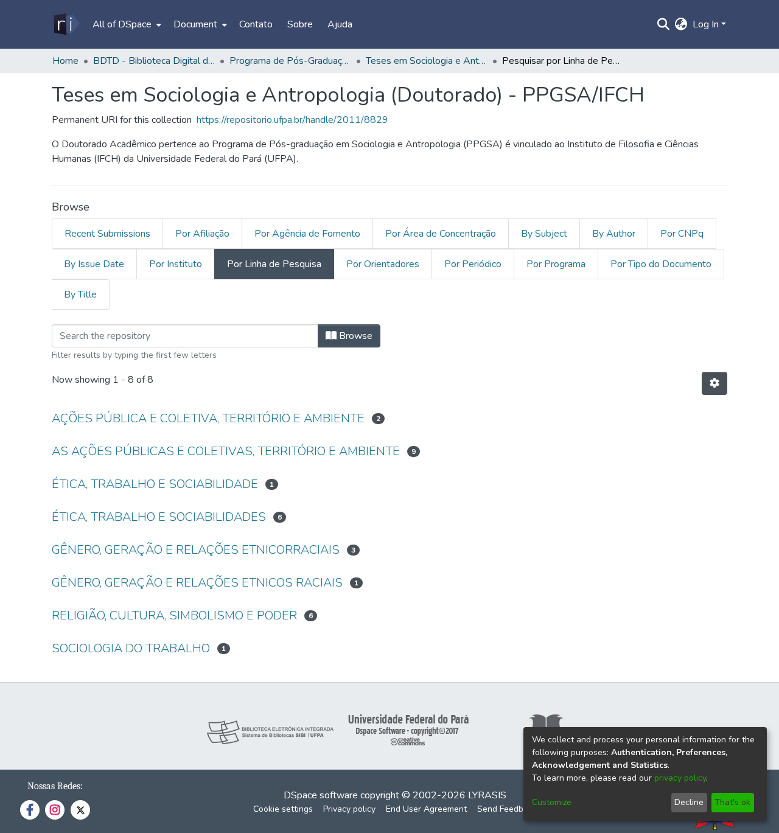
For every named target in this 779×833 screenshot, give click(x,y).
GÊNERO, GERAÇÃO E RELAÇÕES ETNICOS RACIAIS (197, 582)
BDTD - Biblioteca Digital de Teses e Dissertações (154, 61)
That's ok (732, 802)
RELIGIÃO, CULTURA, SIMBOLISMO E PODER (174, 615)
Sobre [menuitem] (300, 24)
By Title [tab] (80, 294)
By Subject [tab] (544, 233)
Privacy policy (349, 809)
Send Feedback (507, 809)
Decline (689, 802)
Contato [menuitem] (256, 24)
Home (65, 61)
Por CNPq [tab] (682, 233)
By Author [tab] (613, 233)
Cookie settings (283, 809)
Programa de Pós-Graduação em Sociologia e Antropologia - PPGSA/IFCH (290, 61)
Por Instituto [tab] (175, 264)
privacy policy (680, 778)
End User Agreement (426, 809)
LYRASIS (487, 795)
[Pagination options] (714, 383)
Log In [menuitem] (706, 24)
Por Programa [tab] (555, 264)
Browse (354, 336)
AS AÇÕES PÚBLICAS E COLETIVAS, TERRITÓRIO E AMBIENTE (226, 451)
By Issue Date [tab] (94, 264)
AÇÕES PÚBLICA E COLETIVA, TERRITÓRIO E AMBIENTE (208, 418)
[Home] (66, 24)
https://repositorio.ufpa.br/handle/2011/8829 (292, 120)
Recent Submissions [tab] (107, 233)
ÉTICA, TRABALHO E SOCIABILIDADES (159, 517)
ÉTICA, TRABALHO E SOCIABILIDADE (155, 484)
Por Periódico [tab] (472, 264)
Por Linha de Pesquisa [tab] (274, 264)
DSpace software (321, 795)
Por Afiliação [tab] (202, 233)
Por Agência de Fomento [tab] (307, 233)
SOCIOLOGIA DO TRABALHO (131, 648)
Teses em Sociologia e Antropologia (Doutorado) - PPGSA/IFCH (426, 61)
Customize (551, 802)
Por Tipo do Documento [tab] (660, 264)
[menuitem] (125, 24)
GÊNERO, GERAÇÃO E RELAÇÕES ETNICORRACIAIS (196, 550)
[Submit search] (663, 24)
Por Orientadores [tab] (382, 264)
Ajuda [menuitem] (339, 24)
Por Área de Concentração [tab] (440, 233)
